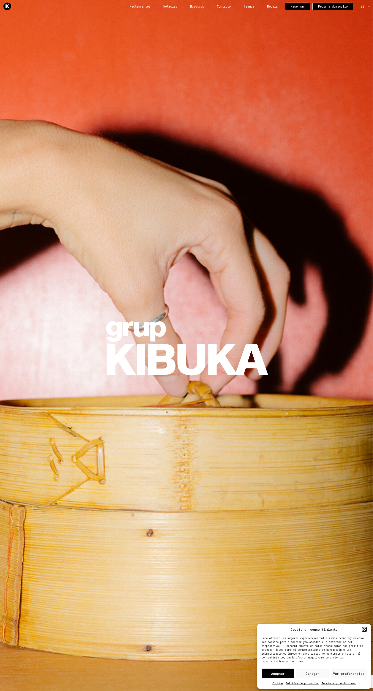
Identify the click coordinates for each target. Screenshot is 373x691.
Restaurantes (140, 6)
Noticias (170, 6)
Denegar (312, 673)
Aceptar (278, 673)
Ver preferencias (348, 673)
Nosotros (197, 6)
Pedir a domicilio (333, 6)
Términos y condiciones (338, 683)
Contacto (224, 6)
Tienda (249, 6)
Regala (272, 6)
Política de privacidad (302, 683)
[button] (364, 629)
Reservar (298, 6)
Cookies (277, 683)
